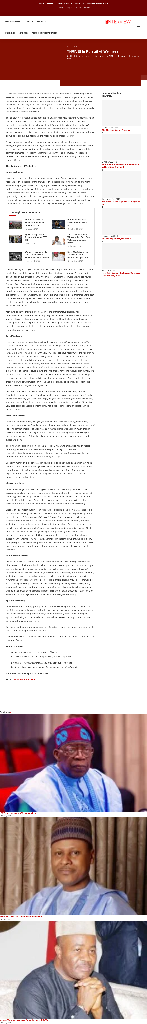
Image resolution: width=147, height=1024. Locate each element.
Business (10, 33)
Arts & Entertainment (44, 33)
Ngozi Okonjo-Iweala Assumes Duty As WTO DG (36, 237)
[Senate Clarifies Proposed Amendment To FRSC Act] (73, 970)
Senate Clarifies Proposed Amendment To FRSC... (24, 1020)
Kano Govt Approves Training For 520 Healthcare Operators (77, 255)
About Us (51, 3)
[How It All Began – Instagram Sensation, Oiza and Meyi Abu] (121, 256)
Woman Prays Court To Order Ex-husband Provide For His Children (37, 255)
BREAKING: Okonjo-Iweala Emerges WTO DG (77, 223)
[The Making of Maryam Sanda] (121, 221)
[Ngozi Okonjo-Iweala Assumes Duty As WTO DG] (15, 239)
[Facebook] (70, 11)
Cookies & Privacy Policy (97, 3)
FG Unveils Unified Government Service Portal (22, 916)
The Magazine (12, 21)
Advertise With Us (64, 3)
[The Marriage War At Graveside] (121, 113)
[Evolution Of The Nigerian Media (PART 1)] (121, 184)
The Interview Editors (80, 56)
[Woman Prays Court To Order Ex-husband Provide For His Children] (15, 256)
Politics (41, 21)
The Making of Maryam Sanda (116, 238)
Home (41, 3)
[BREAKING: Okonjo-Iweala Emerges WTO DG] (58, 224)
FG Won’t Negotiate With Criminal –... (18, 813)
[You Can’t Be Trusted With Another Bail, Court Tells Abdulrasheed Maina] (58, 240)
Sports (23, 33)
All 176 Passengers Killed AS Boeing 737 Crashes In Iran (35, 223)
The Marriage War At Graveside (117, 130)
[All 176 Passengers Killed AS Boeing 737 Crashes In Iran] (15, 224)
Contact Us (79, 3)
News (30, 21)
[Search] (142, 27)
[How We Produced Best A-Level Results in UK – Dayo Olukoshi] (121, 147)
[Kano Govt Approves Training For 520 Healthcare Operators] (58, 256)
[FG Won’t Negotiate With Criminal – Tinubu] (73, 763)
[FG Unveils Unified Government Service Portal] (73, 866)
